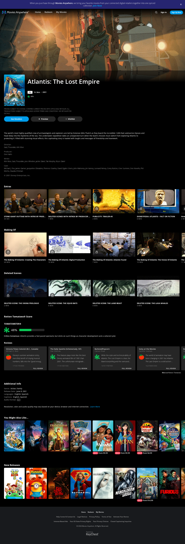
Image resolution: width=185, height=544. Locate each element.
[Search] (156, 12)
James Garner (20, 168)
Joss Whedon (30, 161)
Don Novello (135, 168)
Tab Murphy (50, 161)
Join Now (97, 5)
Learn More (95, 406)
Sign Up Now (176, 12)
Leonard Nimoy (100, 168)
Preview (44, 119)
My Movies (61, 12)
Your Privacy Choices (100, 521)
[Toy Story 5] (14, 483)
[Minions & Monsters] (36, 483)
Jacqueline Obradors (35, 168)
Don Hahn (8, 154)
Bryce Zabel (60, 161)
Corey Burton (112, 168)
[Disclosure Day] (103, 483)
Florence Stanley (50, 168)
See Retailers (16, 119)
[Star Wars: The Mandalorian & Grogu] (125, 483)
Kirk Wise (20, 147)
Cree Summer (123, 168)
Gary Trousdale (10, 147)
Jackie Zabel (40, 161)
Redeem (48, 12)
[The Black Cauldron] (58, 435)
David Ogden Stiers (65, 168)
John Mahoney (79, 168)
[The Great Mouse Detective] (169, 435)
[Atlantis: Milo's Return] (14, 435)
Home (38, 12)
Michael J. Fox (9, 168)
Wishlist (71, 119)
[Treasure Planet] (80, 435)
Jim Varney (89, 168)
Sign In (164, 12)
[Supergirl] (80, 483)
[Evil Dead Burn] (58, 483)
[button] (25, 201)
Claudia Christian (16, 171)
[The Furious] (169, 483)
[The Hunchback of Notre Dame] (36, 435)
